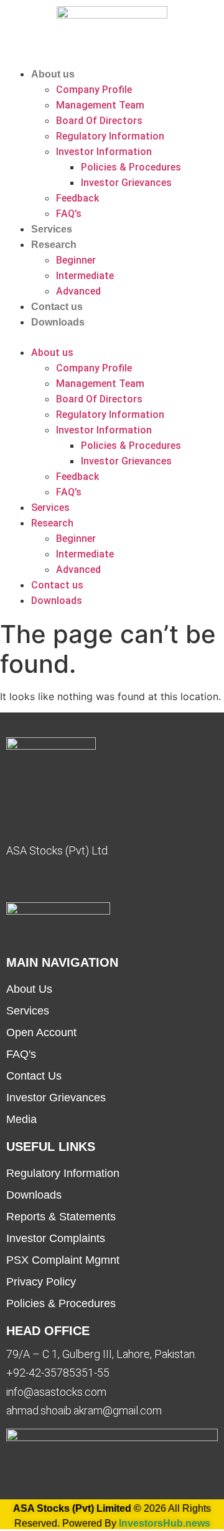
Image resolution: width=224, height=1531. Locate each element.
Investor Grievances (126, 183)
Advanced (78, 291)
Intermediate (85, 276)
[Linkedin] (46, 880)
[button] (112, 337)
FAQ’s (69, 214)
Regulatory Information (110, 136)
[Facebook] (15, 880)
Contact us (57, 306)
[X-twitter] (77, 880)
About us (53, 74)
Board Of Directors (99, 120)
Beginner (76, 260)
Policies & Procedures (131, 167)
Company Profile (94, 89)
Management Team (100, 105)
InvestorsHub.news (164, 1523)
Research (54, 244)
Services (51, 229)
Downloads (58, 322)
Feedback (77, 198)
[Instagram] (109, 880)
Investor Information (104, 152)
